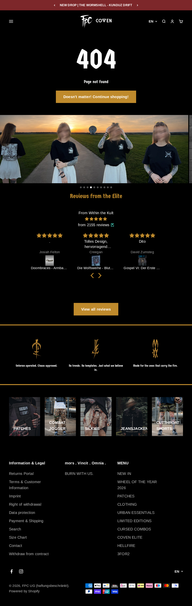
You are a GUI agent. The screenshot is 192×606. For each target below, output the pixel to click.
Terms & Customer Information (25, 485)
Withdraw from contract (29, 554)
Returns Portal (21, 474)
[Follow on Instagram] (21, 571)
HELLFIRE (126, 546)
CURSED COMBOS (134, 529)
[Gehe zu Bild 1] (81, 187)
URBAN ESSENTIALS (135, 513)
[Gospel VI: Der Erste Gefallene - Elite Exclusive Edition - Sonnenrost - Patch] (142, 260)
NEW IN (124, 474)
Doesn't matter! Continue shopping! (96, 97)
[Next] (137, 5)
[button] (93, 275)
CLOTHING (127, 504)
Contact (15, 546)
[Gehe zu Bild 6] (98, 187)
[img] (96, 219)
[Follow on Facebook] (11, 571)
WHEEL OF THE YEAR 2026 (137, 485)
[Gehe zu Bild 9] (108, 187)
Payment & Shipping (26, 521)
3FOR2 (123, 554)
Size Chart (18, 537)
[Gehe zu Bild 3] (87, 187)
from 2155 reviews (93, 225)
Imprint (15, 496)
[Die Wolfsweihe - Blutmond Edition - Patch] (96, 260)
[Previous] (54, 5)
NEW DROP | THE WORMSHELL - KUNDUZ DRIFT (96, 5)
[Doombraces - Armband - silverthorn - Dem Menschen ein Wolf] (49, 260)
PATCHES (125, 496)
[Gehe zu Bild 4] (91, 187)
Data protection (22, 513)
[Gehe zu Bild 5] (94, 187)
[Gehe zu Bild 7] (101, 187)
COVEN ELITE (129, 537)
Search (15, 529)
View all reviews (96, 309)
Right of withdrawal (25, 504)
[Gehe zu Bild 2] (84, 187)
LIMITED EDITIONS (134, 521)
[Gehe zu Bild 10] (111, 187)
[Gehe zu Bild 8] (104, 187)
